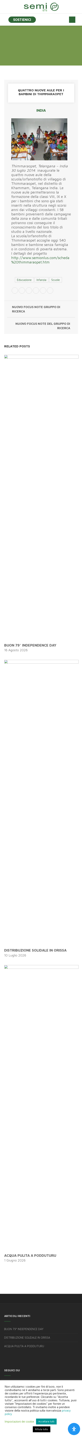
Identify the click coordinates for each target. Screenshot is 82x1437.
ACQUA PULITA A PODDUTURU (30, 1255)
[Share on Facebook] (22, 291)
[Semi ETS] (41, 6)
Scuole (55, 279)
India (41, 110)
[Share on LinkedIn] (43, 291)
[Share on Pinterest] (36, 291)
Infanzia (41, 279)
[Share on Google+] (29, 291)
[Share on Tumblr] (50, 291)
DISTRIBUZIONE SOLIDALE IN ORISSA (35, 950)
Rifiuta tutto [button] (41, 1429)
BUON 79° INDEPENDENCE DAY (30, 645)
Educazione (24, 279)
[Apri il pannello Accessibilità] (74, 1429)
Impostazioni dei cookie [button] (19, 1421)
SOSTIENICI (22, 20)
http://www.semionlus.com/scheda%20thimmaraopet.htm (40, 260)
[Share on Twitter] (15, 291)
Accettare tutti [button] (46, 1421)
